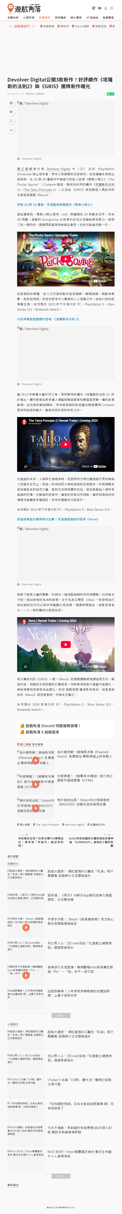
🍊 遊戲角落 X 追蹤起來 (39, 731)
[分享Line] (11, 112)
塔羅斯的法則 (97, 824)
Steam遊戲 (82, 26)
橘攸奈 (64, 26)
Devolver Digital (74, 824)
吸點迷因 (101, 26)
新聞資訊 (44, 17)
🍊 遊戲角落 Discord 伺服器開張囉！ (51, 725)
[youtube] (99, 8)
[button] (111, 8)
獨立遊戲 (25, 824)
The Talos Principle (47, 824)
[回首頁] (24, 8)
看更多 (61, 1015)
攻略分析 (13, 17)
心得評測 (29, 17)
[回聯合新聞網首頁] (10, 8)
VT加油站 (92, 17)
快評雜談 (60, 17)
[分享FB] (11, 103)
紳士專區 (76, 17)
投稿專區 (108, 17)
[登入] (105, 8)
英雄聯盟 (48, 26)
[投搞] (94, 8)
